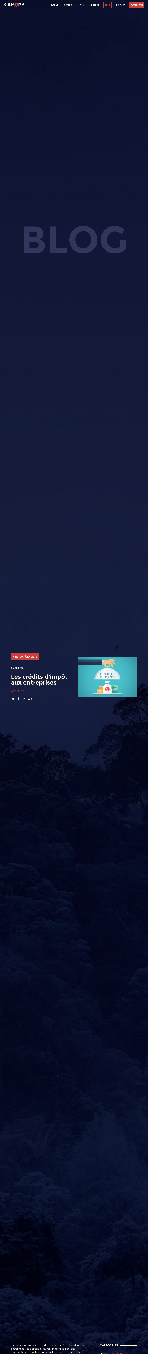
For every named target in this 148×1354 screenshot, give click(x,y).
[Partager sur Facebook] (19, 698)
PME (82, 5)
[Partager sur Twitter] (13, 698)
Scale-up (69, 5)
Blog (107, 5)
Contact (120, 5)
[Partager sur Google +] (30, 698)
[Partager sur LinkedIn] (24, 698)
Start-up (53, 5)
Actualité (17, 691)
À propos (94, 5)
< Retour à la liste (25, 656)
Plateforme (137, 5)
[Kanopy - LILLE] (14, 4)
